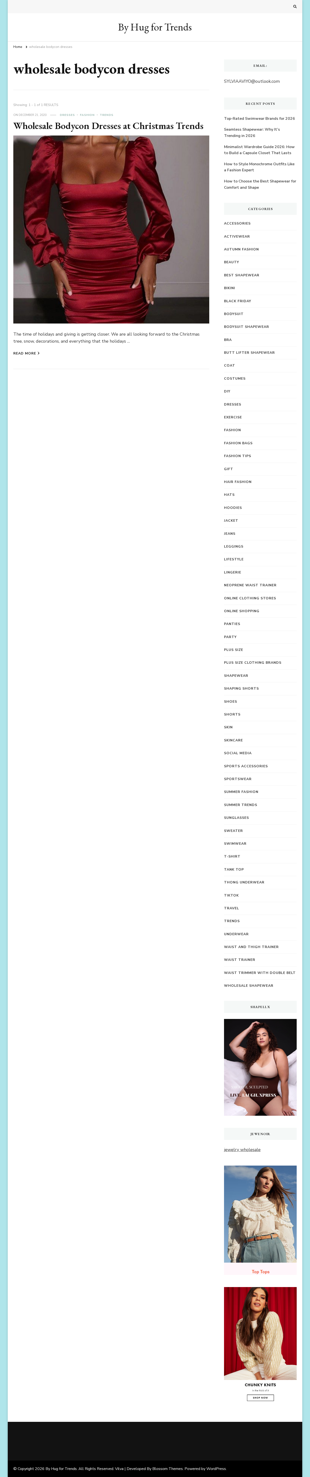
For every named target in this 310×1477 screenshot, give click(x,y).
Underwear (236, 934)
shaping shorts (241, 688)
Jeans (229, 533)
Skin (228, 727)
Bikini (229, 288)
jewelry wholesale (242, 1150)
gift (228, 469)
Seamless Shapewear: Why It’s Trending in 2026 (252, 132)
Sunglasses (236, 817)
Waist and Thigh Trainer (251, 947)
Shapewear (236, 675)
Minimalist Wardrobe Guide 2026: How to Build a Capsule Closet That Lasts (259, 150)
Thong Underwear (244, 882)
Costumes (235, 378)
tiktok (231, 895)
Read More (24, 353)
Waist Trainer (239, 959)
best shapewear (241, 275)
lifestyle (234, 559)
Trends (106, 115)
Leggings (233, 546)
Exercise (233, 417)
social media (238, 753)
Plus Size (233, 650)
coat (229, 365)
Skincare (233, 740)
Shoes (230, 701)
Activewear (237, 236)
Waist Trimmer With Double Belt (260, 973)
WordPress (216, 1468)
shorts (232, 714)
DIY (227, 391)
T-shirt (232, 856)
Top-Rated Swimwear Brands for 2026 (259, 118)
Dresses (67, 115)
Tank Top (234, 869)
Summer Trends (240, 805)
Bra (228, 340)
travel (231, 908)
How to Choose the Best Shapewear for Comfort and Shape (260, 184)
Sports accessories (246, 766)
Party (230, 637)
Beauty (231, 262)
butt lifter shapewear (249, 352)
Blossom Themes (167, 1468)
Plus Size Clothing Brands (252, 662)
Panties (232, 624)
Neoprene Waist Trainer (250, 585)
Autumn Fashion (241, 249)
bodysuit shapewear (246, 326)
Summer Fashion (241, 792)
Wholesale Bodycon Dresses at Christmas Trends (108, 125)
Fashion (87, 115)
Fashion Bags (238, 443)
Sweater (233, 831)
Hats (229, 494)
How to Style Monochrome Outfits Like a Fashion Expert (259, 167)
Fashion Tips (237, 456)
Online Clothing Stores (250, 598)
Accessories (237, 223)
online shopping (241, 611)
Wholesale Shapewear (248, 985)
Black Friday (237, 301)
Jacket (231, 520)
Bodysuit (234, 314)
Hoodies (233, 507)
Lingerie (232, 572)
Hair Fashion (238, 482)
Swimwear (235, 843)
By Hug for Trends (155, 27)
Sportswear (238, 779)
